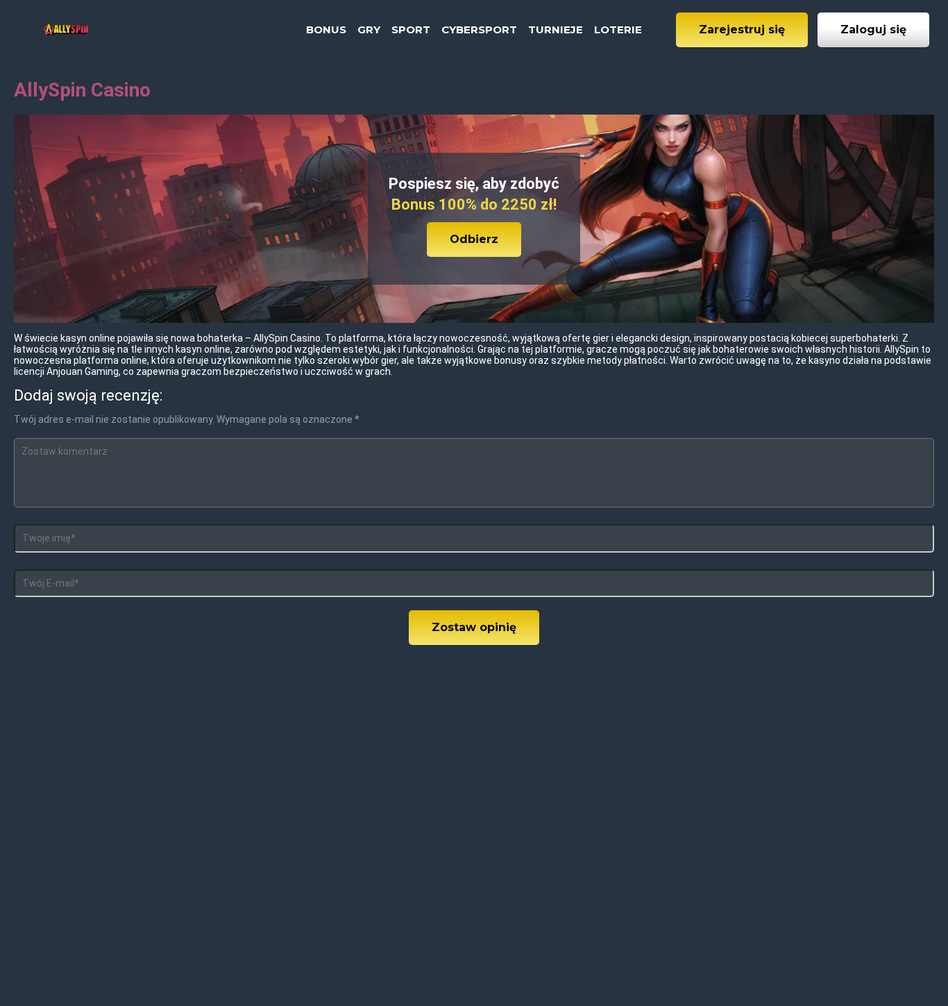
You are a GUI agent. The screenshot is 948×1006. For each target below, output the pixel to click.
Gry (368, 29)
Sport (410, 29)
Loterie (618, 29)
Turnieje (555, 29)
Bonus (326, 29)
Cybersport (479, 29)
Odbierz (474, 239)
